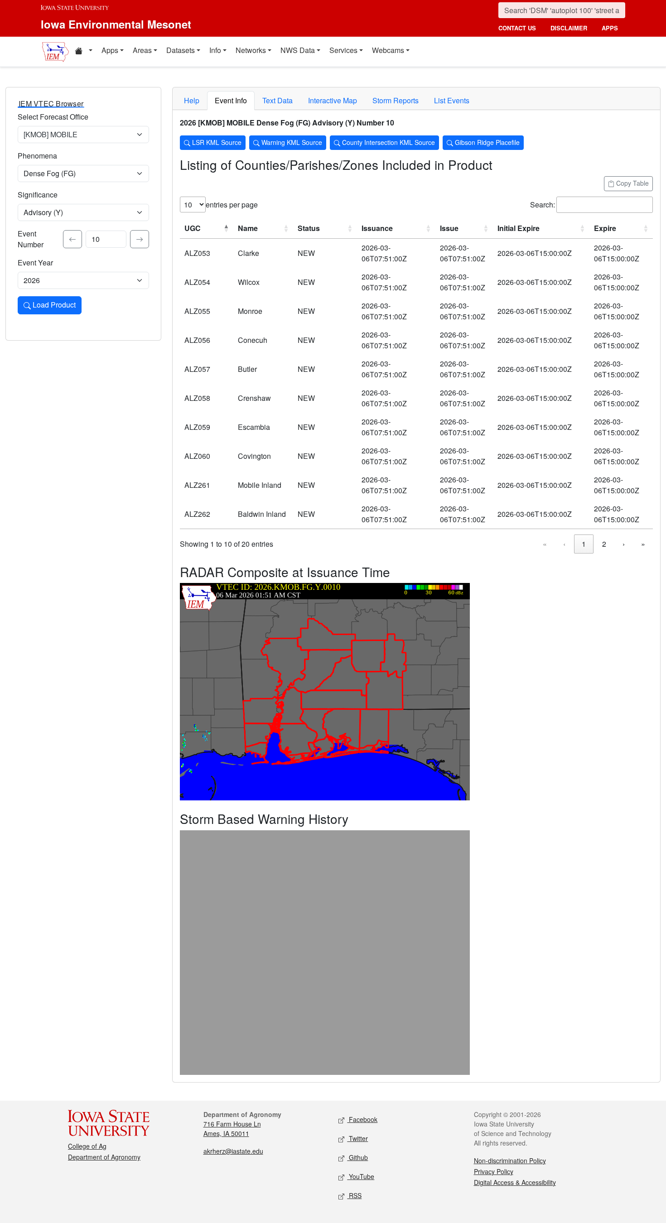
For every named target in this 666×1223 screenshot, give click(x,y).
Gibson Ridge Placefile (486, 142)
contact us (517, 28)
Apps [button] (109, 50)
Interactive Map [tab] (332, 100)
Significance (38, 194)
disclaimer (568, 28)
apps (610, 28)
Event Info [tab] (231, 100)
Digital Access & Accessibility (515, 1182)
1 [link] (584, 544)
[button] (83, 51)
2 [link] (604, 544)
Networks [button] (251, 50)
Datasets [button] (180, 50)
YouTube (360, 1176)
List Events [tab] (451, 100)
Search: (542, 204)
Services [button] (343, 50)
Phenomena (37, 155)
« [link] (545, 544)
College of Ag (87, 1146)
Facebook (362, 1119)
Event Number (30, 239)
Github (357, 1157)
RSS (354, 1195)
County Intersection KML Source (387, 142)
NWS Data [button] (297, 50)
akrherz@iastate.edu (233, 1151)
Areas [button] (142, 50)
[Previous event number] (72, 239)
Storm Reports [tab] (395, 100)
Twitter (357, 1138)
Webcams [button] (388, 50)
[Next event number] (139, 239)
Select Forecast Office (53, 116)
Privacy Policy (493, 1171)
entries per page (232, 204)
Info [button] (215, 50)
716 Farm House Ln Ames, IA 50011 (232, 1128)
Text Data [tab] (277, 100)
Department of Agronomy (104, 1156)
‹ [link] (564, 544)
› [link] (624, 544)
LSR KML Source (215, 142)
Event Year (35, 262)
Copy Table (631, 183)
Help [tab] (191, 100)
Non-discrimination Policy (510, 1160)
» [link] (643, 544)
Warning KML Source (291, 142)
